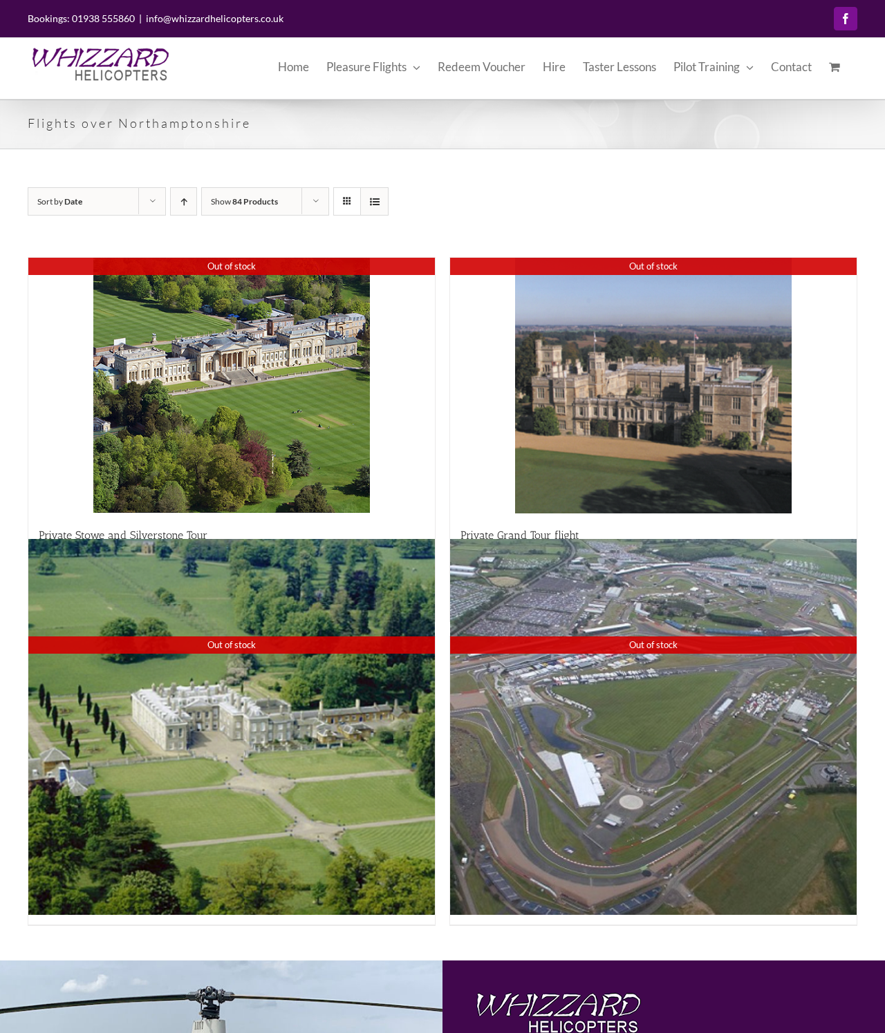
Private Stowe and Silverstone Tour (123, 535)
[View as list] (374, 201)
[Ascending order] (183, 201)
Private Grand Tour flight (519, 535)
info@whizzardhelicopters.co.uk (214, 18)
